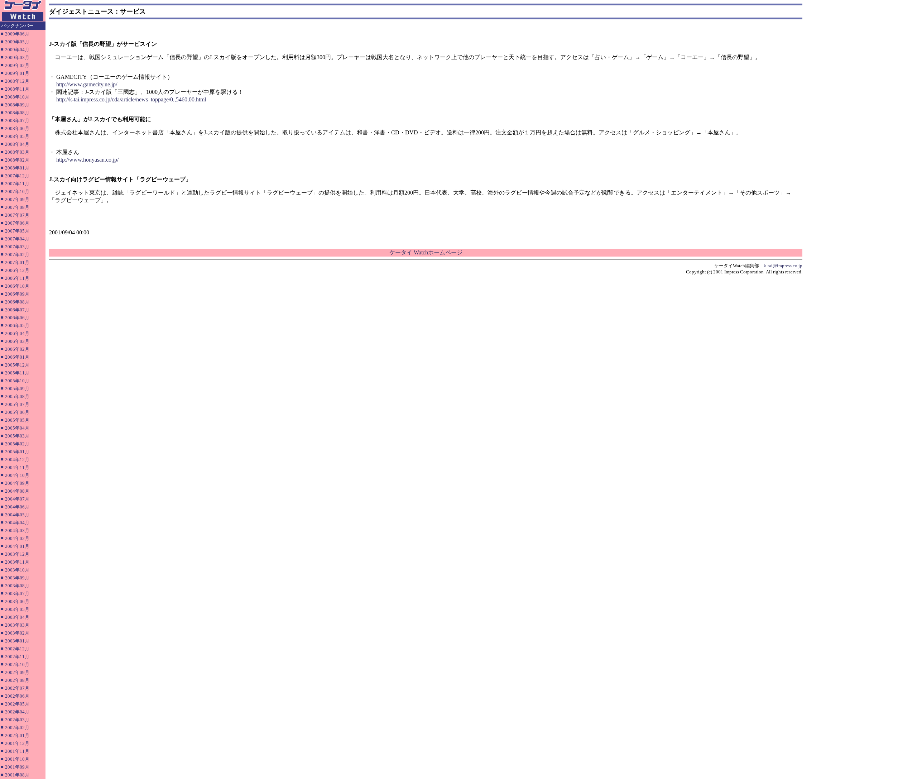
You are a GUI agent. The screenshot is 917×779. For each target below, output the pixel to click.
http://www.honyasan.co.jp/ (87, 160)
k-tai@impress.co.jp (783, 265)
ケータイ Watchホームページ (425, 252)
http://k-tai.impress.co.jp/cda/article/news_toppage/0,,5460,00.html (131, 99)
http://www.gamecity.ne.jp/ (86, 84)
